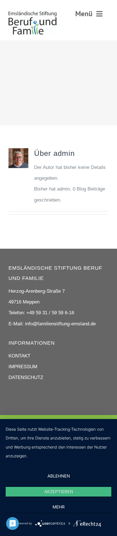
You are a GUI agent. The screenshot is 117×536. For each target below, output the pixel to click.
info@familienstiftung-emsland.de (60, 323)
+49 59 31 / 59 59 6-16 (50, 312)
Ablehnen (58, 476)
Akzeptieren (58, 491)
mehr (59, 507)
